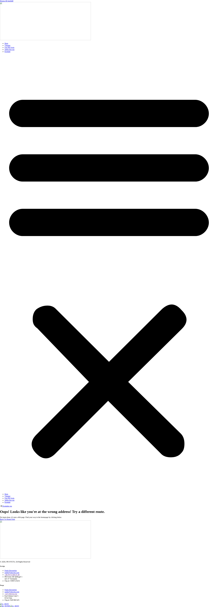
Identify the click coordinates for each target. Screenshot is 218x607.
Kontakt (7, 52)
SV (7, 604)
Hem (6, 43)
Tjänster (7, 45)
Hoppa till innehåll (6, 1)
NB (8, 606)
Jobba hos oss (9, 50)
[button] (109, 272)
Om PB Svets (9, 47)
